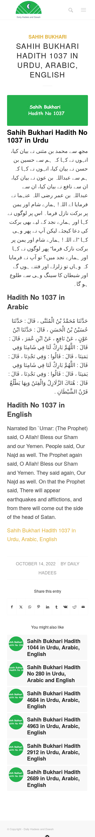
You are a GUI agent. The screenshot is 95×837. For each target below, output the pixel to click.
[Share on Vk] (65, 607)
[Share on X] (21, 607)
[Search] (69, 10)
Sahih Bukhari (47, 36)
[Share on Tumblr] (56, 607)
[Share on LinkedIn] (47, 607)
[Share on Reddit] (74, 607)
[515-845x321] (47, 110)
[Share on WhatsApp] (29, 607)
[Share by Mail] (83, 607)
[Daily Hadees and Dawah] (39, 10)
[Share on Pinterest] (38, 607)
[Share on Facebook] (11, 607)
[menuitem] (69, 10)
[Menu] (83, 10)
